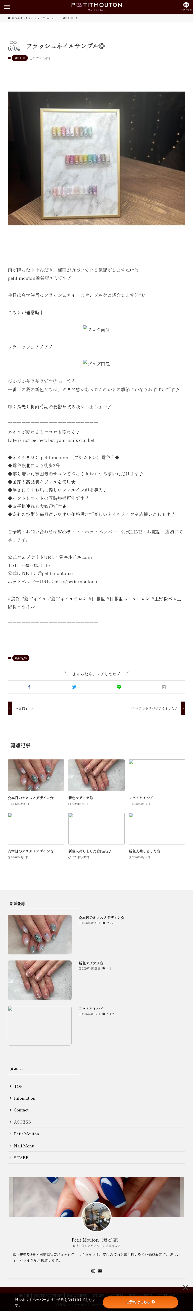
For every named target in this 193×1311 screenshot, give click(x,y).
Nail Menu (24, 1146)
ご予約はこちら (138, 1302)
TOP (18, 1086)
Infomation (24, 1098)
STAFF (21, 1157)
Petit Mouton (26, 1134)
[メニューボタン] (7, 7)
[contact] (99, 1271)
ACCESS (22, 1122)
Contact (21, 1110)
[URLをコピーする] (163, 687)
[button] (29, 687)
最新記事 (19, 58)
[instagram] (93, 1271)
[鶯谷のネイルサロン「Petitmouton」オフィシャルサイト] (96, 7)
